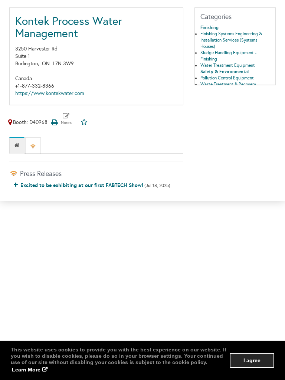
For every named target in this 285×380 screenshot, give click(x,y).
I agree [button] (252, 360)
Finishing (209, 27)
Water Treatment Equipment (227, 65)
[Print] (54, 122)
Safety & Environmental (224, 72)
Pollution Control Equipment (227, 78)
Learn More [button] (26, 370)
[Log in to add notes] (66, 119)
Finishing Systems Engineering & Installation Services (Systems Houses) (231, 40)
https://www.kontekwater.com (49, 93)
